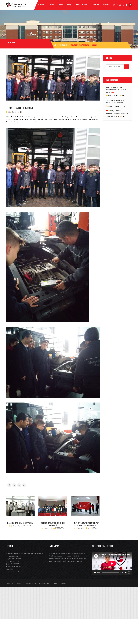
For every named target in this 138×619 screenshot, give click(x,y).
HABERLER (63, 45)
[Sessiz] (126, 572)
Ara (126, 66)
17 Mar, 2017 (80, 528)
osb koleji (12, 112)
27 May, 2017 (15, 526)
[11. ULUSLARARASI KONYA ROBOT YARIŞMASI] (20, 506)
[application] (112, 563)
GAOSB (19, 583)
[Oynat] (95, 572)
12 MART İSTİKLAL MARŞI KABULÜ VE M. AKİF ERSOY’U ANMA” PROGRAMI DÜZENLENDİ (85, 524)
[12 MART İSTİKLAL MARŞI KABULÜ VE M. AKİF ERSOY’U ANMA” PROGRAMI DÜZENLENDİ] (85, 506)
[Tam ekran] (129, 572)
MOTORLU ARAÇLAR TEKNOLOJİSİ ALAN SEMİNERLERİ (53, 524)
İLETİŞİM (64, 583)
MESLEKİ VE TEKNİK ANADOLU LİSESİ (37, 583)
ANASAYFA (9, 583)
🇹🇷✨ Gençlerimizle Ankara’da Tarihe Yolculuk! (117, 112)
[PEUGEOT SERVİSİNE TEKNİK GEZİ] (53, 78)
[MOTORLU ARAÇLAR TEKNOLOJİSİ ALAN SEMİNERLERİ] (52, 506)
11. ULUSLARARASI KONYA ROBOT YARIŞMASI (20, 523)
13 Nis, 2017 (48, 528)
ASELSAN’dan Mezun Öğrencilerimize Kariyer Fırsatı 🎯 (116, 89)
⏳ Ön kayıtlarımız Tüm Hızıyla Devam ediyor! (115, 101)
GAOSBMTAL (27, 526)
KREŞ (55, 583)
